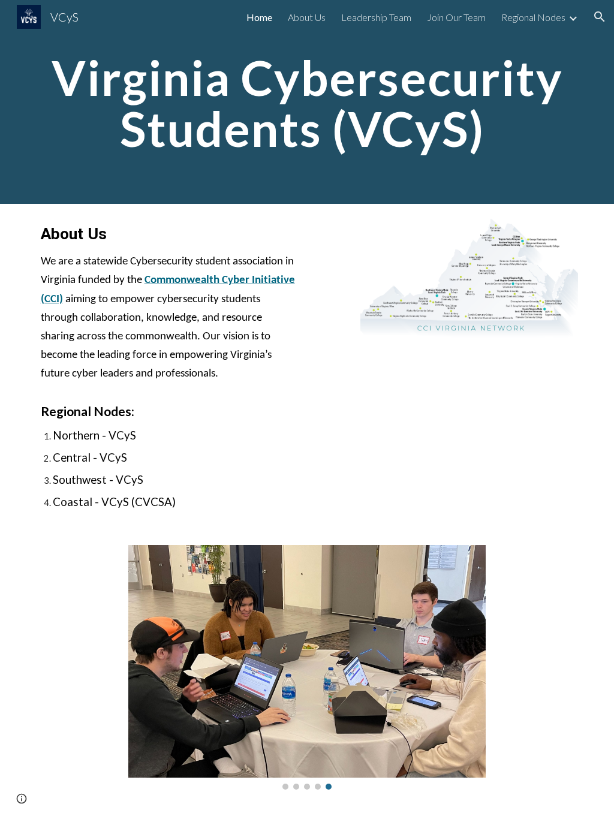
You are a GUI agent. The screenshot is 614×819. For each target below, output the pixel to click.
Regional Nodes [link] (533, 17)
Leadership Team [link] (376, 17)
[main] (307, 102)
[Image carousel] (306, 667)
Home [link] (259, 17)
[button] (599, 16)
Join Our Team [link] (456, 17)
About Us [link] (307, 17)
